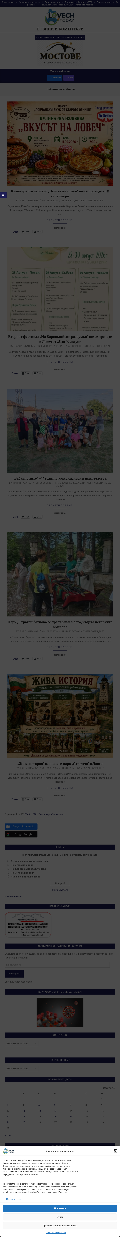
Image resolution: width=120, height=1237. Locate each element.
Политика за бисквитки (56, 1233)
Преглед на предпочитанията (60, 1225)
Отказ (60, 1217)
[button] (115, 1151)
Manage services (13, 1199)
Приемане (60, 1208)
